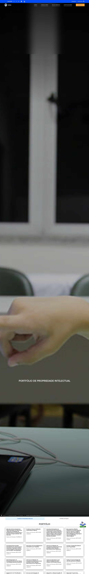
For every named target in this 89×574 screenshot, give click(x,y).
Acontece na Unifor (68, 4)
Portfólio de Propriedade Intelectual (33, 515)
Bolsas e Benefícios (56, 4)
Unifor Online (80, 1)
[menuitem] (25, 518)
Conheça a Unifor (44, 4)
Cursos (35, 4)
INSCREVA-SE (80, 4)
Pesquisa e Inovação (12, 515)
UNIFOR (4, 515)
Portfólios (21, 515)
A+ (18, 1)
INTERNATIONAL (74, 1)
